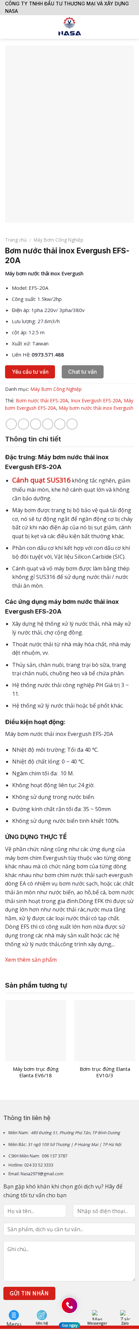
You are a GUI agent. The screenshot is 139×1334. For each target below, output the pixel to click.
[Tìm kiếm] (131, 27)
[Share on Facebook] (23, 424)
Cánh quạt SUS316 (41, 480)
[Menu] (9, 27)
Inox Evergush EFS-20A (96, 400)
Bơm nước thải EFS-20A (42, 400)
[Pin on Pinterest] (59, 424)
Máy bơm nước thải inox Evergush (96, 408)
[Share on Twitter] (35, 424)
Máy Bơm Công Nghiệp (58, 240)
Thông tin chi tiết (33, 439)
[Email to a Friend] (47, 424)
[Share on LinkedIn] (72, 424)
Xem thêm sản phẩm (31, 959)
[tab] (69, 439)
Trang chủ (16, 240)
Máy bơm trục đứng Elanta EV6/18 (36, 1072)
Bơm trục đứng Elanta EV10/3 (105, 1072)
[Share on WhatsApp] (11, 424)
